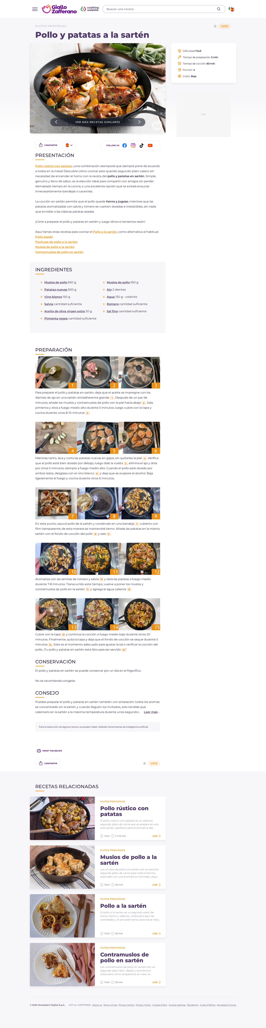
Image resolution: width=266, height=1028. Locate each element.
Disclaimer (193, 1005)
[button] (148, 712)
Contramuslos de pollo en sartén (59, 252)
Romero (113, 304)
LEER (155, 836)
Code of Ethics (208, 1005)
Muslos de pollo (55, 282)
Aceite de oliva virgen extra (64, 311)
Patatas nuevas (55, 289)
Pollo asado (43, 237)
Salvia (48, 304)
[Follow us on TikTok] (142, 145)
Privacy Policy (143, 1005)
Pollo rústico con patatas (53, 166)
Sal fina (112, 311)
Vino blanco (53, 297)
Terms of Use (110, 1005)
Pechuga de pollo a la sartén (56, 242)
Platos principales (51, 26)
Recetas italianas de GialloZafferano (71, 8)
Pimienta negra (56, 318)
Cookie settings (177, 1005)
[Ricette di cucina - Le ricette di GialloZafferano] (231, 9)
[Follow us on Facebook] (125, 145)
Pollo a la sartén (105, 232)
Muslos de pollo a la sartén (55, 247)
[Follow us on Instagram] (134, 145)
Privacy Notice (126, 1005)
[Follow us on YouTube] (151, 145)
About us (97, 1005)
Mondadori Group (226, 1005)
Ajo (109, 289)
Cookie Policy (159, 1005)
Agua (111, 297)
